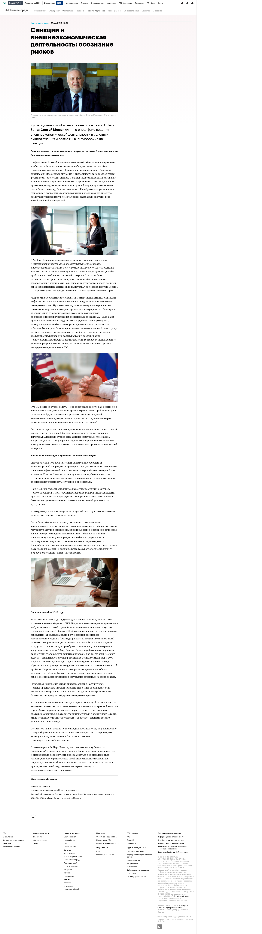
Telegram (37, 843)
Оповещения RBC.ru (105, 854)
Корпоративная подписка (107, 843)
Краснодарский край (73, 856)
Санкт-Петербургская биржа (169, 907)
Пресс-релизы (114, 10)
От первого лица (131, 10)
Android (130, 839)
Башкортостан (70, 846)
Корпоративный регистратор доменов (139, 855)
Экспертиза (67, 10)
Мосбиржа (183, 905)
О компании (8, 836)
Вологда (67, 849)
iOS (128, 836)
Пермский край (70, 862)
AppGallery (131, 843)
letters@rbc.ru (183, 895)
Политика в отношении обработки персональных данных (172, 847)
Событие (146, 10)
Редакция (7, 843)
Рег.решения (132, 863)
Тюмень (67, 872)
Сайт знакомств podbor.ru (138, 869)
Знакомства (132, 866)
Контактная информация (13, 839)
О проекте (157, 10)
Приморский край (71, 888)
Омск (66, 843)
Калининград (69, 852)
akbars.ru (76, 798)
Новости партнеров (96, 10)
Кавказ (67, 879)
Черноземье (69, 875)
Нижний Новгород (72, 859)
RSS (98, 851)
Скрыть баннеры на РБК (106, 836)
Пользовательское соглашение (170, 843)
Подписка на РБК (103, 839)
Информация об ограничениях (170, 836)
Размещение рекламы (12, 846)
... (167, 2)
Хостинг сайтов (133, 859)
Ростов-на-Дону (71, 866)
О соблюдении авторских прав (170, 839)
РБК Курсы (131, 873)
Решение (80, 10)
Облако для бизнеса (135, 851)
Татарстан (68, 869)
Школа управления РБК (137, 876)
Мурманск (68, 885)
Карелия (67, 882)
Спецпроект (54, 10)
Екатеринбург (70, 836)
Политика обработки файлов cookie (172, 851)
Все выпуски (40, 10)
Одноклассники (40, 839)
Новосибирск (69, 839)
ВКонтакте (37, 836)
